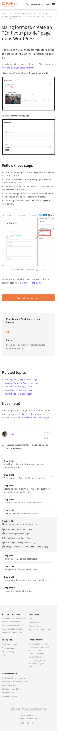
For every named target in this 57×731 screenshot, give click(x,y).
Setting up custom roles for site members (23, 501)
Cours (11, 14)
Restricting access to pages (18, 533)
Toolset (10, 4)
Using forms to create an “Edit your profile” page (28, 546)
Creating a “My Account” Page (18, 390)
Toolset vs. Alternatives (12, 632)
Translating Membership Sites (17, 589)
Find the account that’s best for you (33, 417)
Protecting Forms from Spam (18, 393)
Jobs (4, 655)
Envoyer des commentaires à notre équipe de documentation (27, 446)
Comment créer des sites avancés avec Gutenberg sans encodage (38, 647)
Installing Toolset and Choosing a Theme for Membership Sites (24, 464)
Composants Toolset (11, 625)
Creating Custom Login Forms (19, 386)
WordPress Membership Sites (25, 14)
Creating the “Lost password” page (21, 379)
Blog (30, 618)
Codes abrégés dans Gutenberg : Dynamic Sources (37, 663)
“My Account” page (32, 282)
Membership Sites (9, 696)
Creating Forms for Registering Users (22, 383)
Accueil (4, 14)
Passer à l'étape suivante (27, 298)
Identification (37, 4)
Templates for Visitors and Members (20, 557)
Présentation (33, 622)
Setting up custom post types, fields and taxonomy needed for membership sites (27, 488)
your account (37, 410)
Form (9, 340)
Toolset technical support (30, 414)
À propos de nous (9, 644)
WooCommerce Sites (11, 689)
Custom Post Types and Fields (14, 677)
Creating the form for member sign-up (21, 512)
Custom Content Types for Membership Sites (24, 476)
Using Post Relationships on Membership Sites (25, 578)
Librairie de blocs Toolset (12, 629)
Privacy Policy (8, 651)
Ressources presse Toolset (39, 629)
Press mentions (34, 626)
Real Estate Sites (9, 685)
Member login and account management (21, 522)
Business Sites (8, 692)
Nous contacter (8, 647)
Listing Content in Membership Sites (20, 568)
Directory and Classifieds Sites (15, 681)
